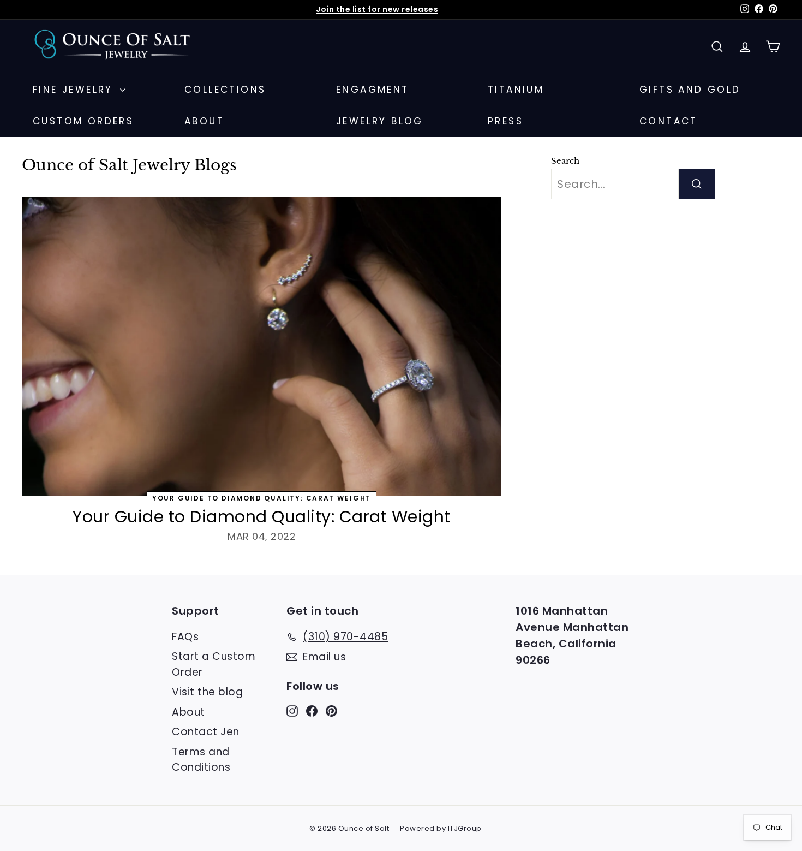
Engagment (372, 89)
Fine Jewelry (75, 89)
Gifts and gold (690, 89)
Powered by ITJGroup (441, 828)
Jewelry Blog (379, 121)
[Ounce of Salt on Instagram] (292, 710)
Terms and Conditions (201, 760)
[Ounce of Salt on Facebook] (312, 710)
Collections (225, 89)
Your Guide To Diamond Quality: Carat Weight (261, 498)
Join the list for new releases (377, 9)
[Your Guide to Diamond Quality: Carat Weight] (261, 346)
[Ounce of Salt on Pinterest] (331, 710)
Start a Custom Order (213, 664)
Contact (668, 121)
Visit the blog (207, 692)
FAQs (185, 636)
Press (505, 121)
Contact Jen (206, 731)
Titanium (516, 89)
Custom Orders (83, 121)
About (204, 121)
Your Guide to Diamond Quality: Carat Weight (262, 516)
